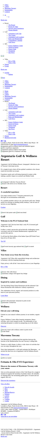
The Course (11, 35)
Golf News (11, 42)
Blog (6, 389)
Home (6, 91)
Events (7, 66)
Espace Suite (12, 49)
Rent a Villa (12, 63)
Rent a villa (11, 134)
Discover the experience (8, 380)
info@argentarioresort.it (21, 144)
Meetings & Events (10, 137)
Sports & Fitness (13, 47)
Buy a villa (11, 132)
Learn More (4, 295)
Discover (3, 326)
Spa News (11, 52)
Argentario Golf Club (14, 33)
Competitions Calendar (15, 40)
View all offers (5, 384)
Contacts (7, 12)
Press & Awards (9, 387)
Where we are (5, 354)
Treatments (11, 51)
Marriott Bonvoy (10, 392)
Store (6, 390)
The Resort (11, 25)
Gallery (7, 6)
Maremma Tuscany (10, 8)
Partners (7, 394)
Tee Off (3, 241)
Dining (7, 64)
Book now (4, 20)
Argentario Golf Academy (16, 37)
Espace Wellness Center (15, 45)
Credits (7, 401)
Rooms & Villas (13, 27)
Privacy (7, 397)
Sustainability (9, 10)
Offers (6, 5)
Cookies (7, 399)
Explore (3, 207)
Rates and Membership (15, 39)
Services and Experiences (16, 28)
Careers (7, 396)
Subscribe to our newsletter (9, 416)
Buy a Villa (11, 61)
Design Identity (13, 30)
